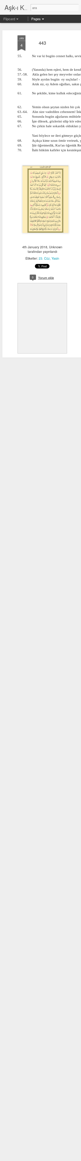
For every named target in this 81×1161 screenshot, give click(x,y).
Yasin (55, 258)
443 (42, 42)
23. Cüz (44, 258)
